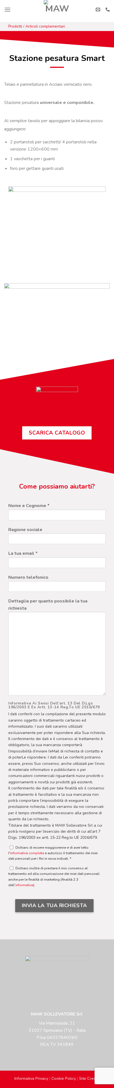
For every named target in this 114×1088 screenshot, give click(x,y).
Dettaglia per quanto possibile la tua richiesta (47, 604)
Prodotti (15, 26)
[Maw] (57, 9)
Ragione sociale (25, 530)
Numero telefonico (28, 577)
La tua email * (23, 553)
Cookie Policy (63, 1078)
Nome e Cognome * (29, 506)
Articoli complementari (45, 26)
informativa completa (27, 853)
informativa (24, 885)
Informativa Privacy (31, 1078)
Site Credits (89, 1078)
